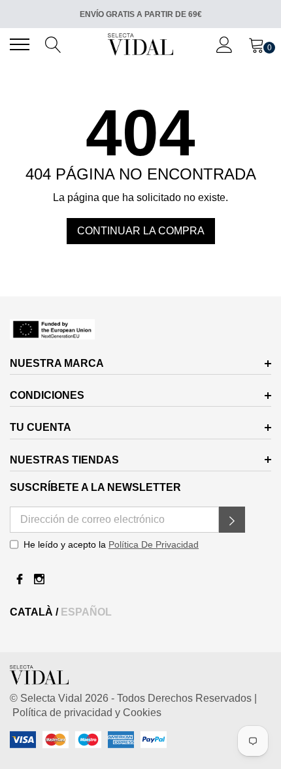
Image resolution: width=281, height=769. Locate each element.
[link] (140, 329)
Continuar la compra (141, 230)
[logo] (140, 44)
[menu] (19, 44)
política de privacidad (153, 544)
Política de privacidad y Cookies (85, 712)
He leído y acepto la (111, 544)
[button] (232, 520)
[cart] (256, 44)
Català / (35, 612)
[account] (224, 44)
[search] (53, 44)
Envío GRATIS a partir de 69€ (141, 14)
